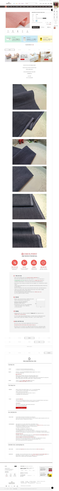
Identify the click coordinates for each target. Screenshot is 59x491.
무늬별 (34, 6)
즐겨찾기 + (50, 0)
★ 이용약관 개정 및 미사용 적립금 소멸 (9, 469)
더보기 (15, 466)
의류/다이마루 (17, 6)
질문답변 (22, 470)
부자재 (43, 6)
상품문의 (57, 15)
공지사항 (54, 15)
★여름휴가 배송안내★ (7, 468)
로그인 (40, 0)
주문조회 (33, 470)
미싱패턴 (46, 6)
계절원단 (21, 6)
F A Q (29, 470)
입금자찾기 (56, 21)
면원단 (11, 6)
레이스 (40, 6)
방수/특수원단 (31, 6)
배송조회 (57, 18)
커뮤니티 (47, 0)
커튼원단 (27, 6)
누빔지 (37, 6)
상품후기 (54, 18)
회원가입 (42, 0)
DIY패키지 (49, 6)
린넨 (13, 6)
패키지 (8, 6)
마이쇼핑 (44, 0)
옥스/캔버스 (24, 6)
